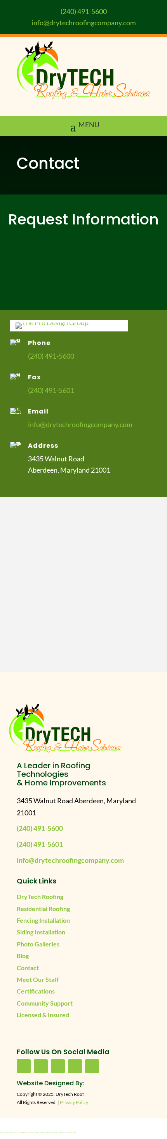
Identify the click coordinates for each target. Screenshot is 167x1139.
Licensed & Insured (43, 1014)
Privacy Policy (74, 1102)
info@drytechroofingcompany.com (83, 22)
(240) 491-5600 (84, 11)
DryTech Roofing (40, 896)
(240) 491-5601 (51, 390)
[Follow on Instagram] (92, 1066)
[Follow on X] (58, 1066)
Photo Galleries (38, 944)
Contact (28, 967)
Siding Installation (41, 932)
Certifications (36, 991)
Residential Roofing (43, 908)
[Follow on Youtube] (41, 1066)
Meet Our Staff (38, 979)
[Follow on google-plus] (75, 1066)
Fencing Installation (43, 920)
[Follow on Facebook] (24, 1066)
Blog (23, 955)
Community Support (45, 1003)
